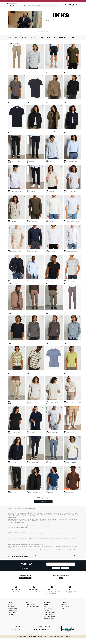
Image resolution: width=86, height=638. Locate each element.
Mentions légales (11, 606)
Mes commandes (65, 606)
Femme (55, 23)
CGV (17, 636)
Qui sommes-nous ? (12, 604)
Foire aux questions (30, 604)
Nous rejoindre (11, 614)
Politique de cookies (42, 636)
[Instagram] (62, 578)
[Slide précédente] (9, 56)
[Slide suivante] (24, 56)
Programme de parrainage (49, 612)
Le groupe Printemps (12, 608)
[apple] (22, 578)
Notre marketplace (12, 612)
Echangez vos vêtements (49, 618)
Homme (13, 12)
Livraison (45, 606)
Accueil (10, 12)
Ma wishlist (64, 608)
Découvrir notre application (49, 616)
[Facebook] (60, 578)
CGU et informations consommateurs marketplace (59, 636)
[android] (28, 578)
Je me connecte (65, 604)
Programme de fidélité (48, 614)
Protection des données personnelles (28, 636)
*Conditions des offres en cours (32, 606)
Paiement (46, 604)
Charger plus (43, 501)
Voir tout (65, 23)
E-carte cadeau (47, 610)
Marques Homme (17, 12)
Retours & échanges (48, 608)
